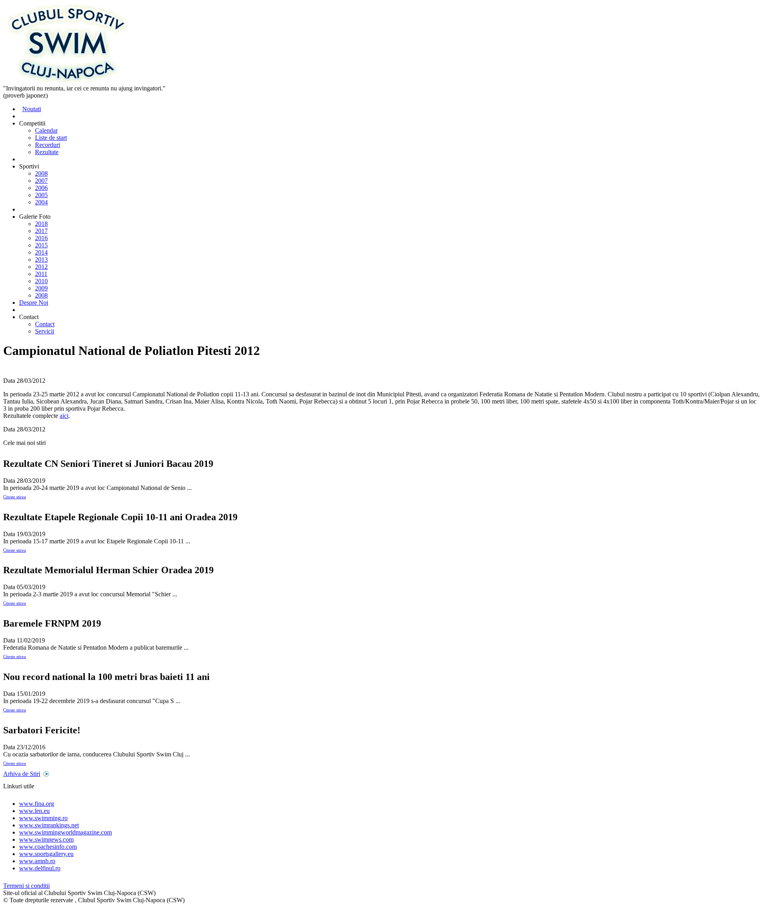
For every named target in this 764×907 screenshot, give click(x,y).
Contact (45, 324)
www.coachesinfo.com (48, 846)
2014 (41, 252)
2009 (41, 288)
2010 (41, 281)
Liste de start (51, 137)
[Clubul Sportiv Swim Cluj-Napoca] (68, 81)
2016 (41, 238)
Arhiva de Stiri (21, 773)
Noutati (31, 109)
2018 (41, 223)
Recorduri (47, 144)
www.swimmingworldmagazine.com (65, 832)
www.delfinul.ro (39, 868)
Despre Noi (33, 302)
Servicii (44, 331)
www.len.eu (34, 810)
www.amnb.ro (37, 861)
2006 (41, 187)
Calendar (46, 130)
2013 (41, 259)
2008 (41, 173)
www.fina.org (36, 803)
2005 (41, 195)
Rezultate (46, 152)
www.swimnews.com (46, 839)
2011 (41, 273)
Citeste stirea (14, 496)
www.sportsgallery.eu (46, 853)
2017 (41, 230)
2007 (41, 180)
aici (64, 415)
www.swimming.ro (43, 818)
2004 (41, 202)
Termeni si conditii (26, 885)
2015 (41, 245)
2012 (41, 266)
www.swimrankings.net (49, 825)
